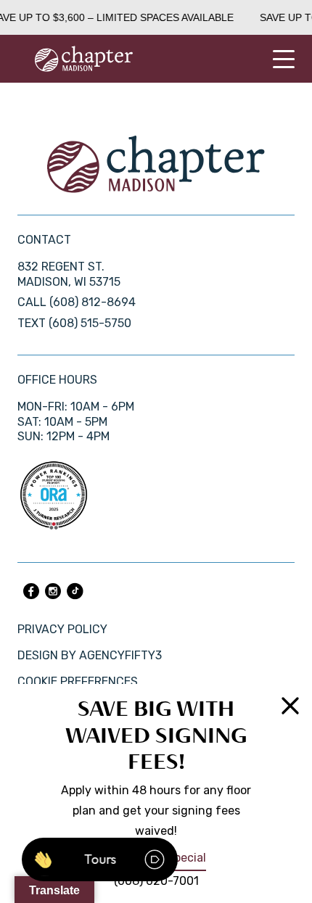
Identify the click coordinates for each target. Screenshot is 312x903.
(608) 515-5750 (90, 323)
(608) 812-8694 (92, 302)
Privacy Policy (62, 629)
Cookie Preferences (77, 681)
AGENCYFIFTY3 (120, 655)
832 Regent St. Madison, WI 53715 (68, 274)
